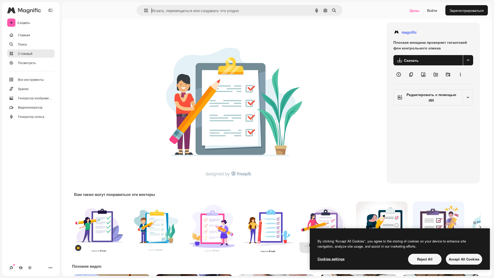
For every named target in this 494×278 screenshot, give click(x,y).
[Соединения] (11, 268)
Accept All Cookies (464, 259)
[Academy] (20, 268)
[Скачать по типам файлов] (468, 60)
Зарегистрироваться (466, 10)
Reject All (425, 259)
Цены (414, 10)
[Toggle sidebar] (50, 10)
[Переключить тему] (30, 268)
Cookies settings (331, 258)
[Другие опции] (460, 75)
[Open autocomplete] (144, 10)
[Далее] (480, 227)
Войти (432, 10)
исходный (182, 32)
